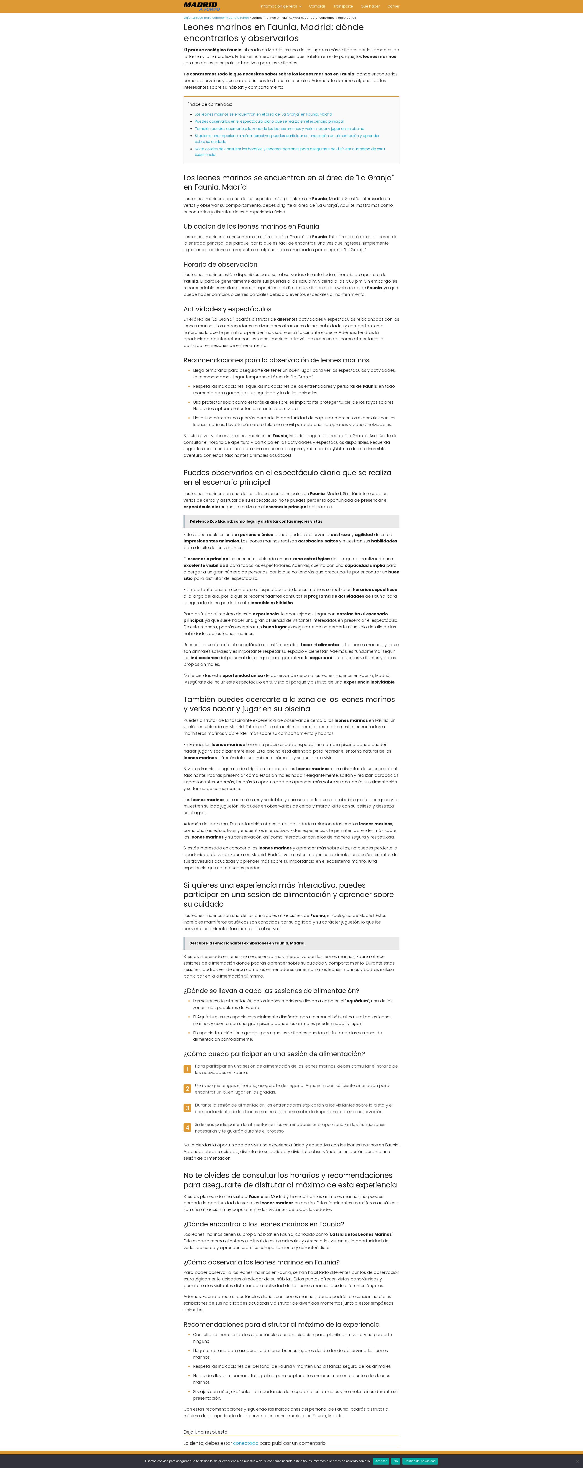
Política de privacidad (420, 1461)
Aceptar (381, 1461)
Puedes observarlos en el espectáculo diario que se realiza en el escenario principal (269, 121)
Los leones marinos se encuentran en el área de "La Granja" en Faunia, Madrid (263, 114)
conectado (245, 1443)
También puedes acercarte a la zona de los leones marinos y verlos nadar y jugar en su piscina (279, 128)
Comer (393, 6)
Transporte (343, 6)
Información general (279, 6)
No (396, 1461)
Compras (317, 6)
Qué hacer (370, 6)
